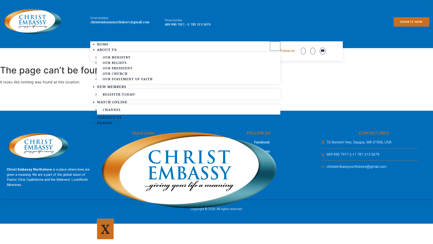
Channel (112, 110)
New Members (111, 86)
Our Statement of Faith (128, 79)
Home (103, 44)
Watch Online (112, 102)
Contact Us (109, 117)
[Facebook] (303, 51)
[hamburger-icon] (275, 46)
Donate (105, 122)
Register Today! (119, 94)
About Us (107, 49)
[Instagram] (312, 51)
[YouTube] (322, 51)
